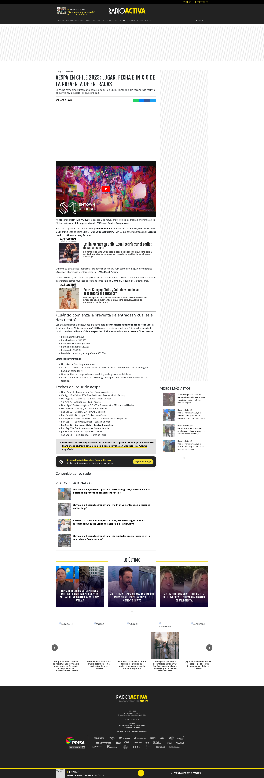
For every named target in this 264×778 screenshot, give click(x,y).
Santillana (127, 738)
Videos (131, 20)
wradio (127, 742)
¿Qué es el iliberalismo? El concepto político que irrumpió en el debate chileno (198, 665)
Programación (75, 20)
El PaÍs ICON (137, 746)
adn (170, 738)
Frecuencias (93, 20)
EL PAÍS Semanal (158, 742)
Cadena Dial (148, 742)
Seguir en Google (143, 461)
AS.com (162, 738)
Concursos (144, 20)
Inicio (60, 20)
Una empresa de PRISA (76, 740)
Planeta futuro (168, 742)
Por (64, 100)
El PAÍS (100, 738)
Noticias (120, 20)
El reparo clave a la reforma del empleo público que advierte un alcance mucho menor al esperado (132, 665)
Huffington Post (104, 742)
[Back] (127, 773)
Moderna (112, 746)
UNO (119, 742)
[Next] (154, 773)
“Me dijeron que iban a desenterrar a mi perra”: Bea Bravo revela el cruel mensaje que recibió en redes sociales (165, 666)
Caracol (181, 738)
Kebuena (178, 742)
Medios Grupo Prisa (76, 747)
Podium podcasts (125, 746)
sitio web (133, 331)
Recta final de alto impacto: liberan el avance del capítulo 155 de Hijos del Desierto (108, 442)
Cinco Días (138, 742)
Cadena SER (153, 738)
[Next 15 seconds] (147, 773)
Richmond (98, 746)
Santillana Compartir (141, 738)
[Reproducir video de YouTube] (106, 189)
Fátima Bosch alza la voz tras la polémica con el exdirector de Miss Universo (99, 665)
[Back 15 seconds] (134, 773)
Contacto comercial (132, 719)
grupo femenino (103, 228)
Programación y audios (187, 772)
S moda (149, 746)
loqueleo (161, 746)
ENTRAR (186, 2)
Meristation (174, 746)
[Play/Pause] (141, 773)
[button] (132, 768)
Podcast (107, 20)
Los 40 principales (114, 738)
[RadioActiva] (127, 11)
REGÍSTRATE (201, 2)
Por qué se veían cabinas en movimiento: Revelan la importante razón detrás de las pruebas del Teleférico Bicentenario (66, 666)
